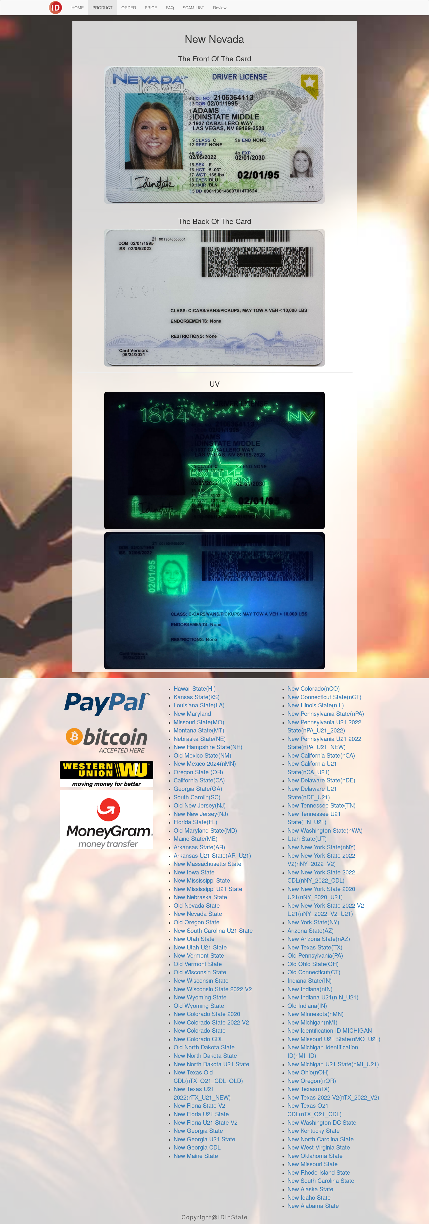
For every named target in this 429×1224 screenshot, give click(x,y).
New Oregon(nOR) (311, 1080)
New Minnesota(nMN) (315, 1013)
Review (219, 8)
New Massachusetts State (207, 863)
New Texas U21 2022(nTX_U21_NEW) (202, 1092)
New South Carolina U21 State (213, 930)
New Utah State (194, 938)
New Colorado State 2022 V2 (211, 1022)
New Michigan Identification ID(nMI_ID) (322, 1051)
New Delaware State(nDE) (321, 780)
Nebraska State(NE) (200, 738)
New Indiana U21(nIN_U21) (323, 997)
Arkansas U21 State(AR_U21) (212, 855)
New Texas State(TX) (315, 947)
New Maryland (192, 713)
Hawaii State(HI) (195, 688)
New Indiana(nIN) (310, 989)
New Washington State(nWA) (325, 830)
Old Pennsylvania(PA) (315, 955)
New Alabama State (313, 1205)
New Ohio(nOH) (308, 1072)
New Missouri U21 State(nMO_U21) (334, 1038)
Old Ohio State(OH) (313, 963)
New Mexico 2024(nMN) (205, 763)
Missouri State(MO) (199, 722)
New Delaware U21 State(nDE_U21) (312, 792)
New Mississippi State (202, 880)
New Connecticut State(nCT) (324, 696)
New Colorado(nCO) (313, 688)
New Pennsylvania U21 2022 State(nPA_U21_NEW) (324, 742)
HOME (78, 8)
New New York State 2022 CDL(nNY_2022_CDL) (321, 876)
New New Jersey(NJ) (201, 813)
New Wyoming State (200, 997)
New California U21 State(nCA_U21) (312, 767)
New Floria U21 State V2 (206, 1122)
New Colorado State (200, 1030)
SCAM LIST (193, 8)
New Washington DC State (321, 1122)
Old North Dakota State (204, 1047)
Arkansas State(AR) (199, 847)
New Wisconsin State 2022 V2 (213, 989)
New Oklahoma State (315, 1155)
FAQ (170, 8)
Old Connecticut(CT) (314, 972)
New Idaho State (309, 1197)
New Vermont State (199, 955)
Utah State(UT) (307, 838)
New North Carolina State (320, 1139)
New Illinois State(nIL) (315, 705)
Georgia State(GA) (198, 788)
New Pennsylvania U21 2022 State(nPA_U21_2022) (324, 726)
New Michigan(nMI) (312, 1022)
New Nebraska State (200, 897)
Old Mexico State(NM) (202, 755)
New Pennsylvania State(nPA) (325, 713)
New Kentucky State (313, 1130)
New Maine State (196, 1155)
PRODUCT (103, 8)
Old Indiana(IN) (307, 1005)
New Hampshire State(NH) (208, 746)
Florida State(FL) (195, 821)
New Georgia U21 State (204, 1139)
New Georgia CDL (197, 1147)
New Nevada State (198, 913)
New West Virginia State (318, 1147)
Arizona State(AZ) (310, 930)
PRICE (151, 8)
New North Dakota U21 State (211, 1064)
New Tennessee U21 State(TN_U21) (314, 817)
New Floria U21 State (201, 1114)
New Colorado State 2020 (207, 1013)
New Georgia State (198, 1130)
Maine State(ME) (196, 838)
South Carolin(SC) (197, 797)
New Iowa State (194, 872)
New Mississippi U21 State (208, 888)
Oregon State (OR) (198, 772)
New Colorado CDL (198, 1038)
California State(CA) (199, 780)
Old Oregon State (196, 922)
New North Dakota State (205, 1055)
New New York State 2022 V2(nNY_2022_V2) (321, 859)
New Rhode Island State (318, 1172)
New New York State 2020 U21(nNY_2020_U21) (321, 892)
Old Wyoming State (199, 1005)
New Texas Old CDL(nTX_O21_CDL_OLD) (208, 1076)
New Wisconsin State (201, 980)
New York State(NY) (313, 922)
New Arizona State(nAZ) (318, 938)
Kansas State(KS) (197, 696)
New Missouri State (312, 1163)
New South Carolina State (320, 1180)
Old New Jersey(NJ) (200, 805)
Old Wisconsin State (200, 972)
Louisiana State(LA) (199, 705)
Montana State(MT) (199, 730)
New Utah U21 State (200, 947)
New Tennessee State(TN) (321, 805)
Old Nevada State (197, 905)
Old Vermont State (198, 963)
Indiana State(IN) (309, 980)
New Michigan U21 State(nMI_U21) (333, 1064)
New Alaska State (310, 1189)
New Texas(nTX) (308, 1088)
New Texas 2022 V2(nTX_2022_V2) (333, 1097)
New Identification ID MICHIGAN (329, 1030)
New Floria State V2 (199, 1105)
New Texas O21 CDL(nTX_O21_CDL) (314, 1109)
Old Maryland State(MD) (205, 830)
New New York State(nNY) (321, 847)
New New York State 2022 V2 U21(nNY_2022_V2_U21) (325, 909)
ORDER (128, 8)
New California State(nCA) (321, 755)
